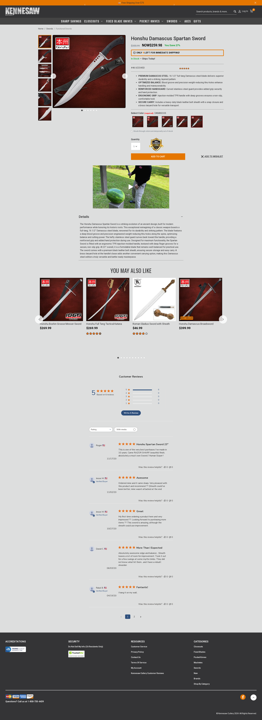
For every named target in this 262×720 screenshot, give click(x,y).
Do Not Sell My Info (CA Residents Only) (85, 647)
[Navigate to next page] (140, 616)
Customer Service (139, 647)
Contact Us (136, 657)
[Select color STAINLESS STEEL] (182, 121)
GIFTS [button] (197, 21)
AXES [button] (187, 21)
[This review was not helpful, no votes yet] (170, 467)
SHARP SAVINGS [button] (71, 21)
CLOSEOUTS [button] (92, 21)
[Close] (255, 2)
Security (74, 641)
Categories (201, 641)
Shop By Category (202, 684)
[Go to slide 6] (96, 110)
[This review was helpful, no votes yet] (165, 467)
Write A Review (131, 413)
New (196, 673)
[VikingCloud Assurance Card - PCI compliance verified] (15, 649)
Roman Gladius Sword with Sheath (151, 323)
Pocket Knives (200, 657)
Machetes (198, 663)
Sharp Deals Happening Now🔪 (131, 3)
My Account (136, 668)
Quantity (135, 139)
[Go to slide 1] (82, 110)
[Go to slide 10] (144, 357)
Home (40, 29)
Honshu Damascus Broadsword (196, 323)
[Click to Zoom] (89, 71)
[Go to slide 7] (135, 357)
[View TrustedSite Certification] (99, 654)
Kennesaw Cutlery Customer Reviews (147, 673)
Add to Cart (158, 156)
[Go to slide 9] (141, 357)
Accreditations (15, 641)
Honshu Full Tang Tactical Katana (104, 323)
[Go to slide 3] (87, 110)
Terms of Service (138, 663)
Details (84, 217)
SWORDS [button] (172, 21)
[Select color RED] (138, 121)
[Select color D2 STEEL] (167, 121)
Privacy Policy (137, 652)
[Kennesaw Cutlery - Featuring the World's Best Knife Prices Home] (22, 12)
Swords (49, 29)
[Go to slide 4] (90, 110)
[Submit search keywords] (235, 11)
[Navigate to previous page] (121, 616)
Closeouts (198, 647)
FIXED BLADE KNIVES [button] (120, 21)
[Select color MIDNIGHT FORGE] (152, 121)
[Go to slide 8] (138, 357)
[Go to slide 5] (93, 110)
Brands (197, 678)
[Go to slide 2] (85, 110)
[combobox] (216, 12)
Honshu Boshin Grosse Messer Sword (60, 323)
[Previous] (85, 5)
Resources (138, 641)
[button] (243, 11)
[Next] (175, 5)
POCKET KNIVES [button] (150, 21)
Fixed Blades (199, 652)
